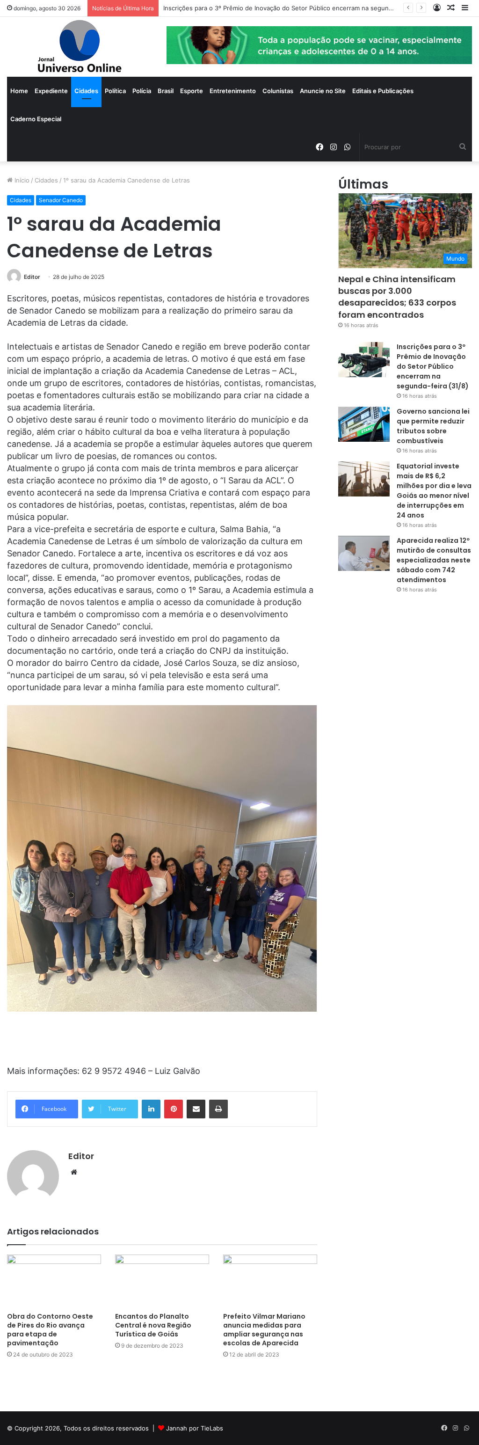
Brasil (166, 91)
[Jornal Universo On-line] (79, 46)
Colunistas (277, 91)
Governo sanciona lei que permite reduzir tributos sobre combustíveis (433, 426)
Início (21, 180)
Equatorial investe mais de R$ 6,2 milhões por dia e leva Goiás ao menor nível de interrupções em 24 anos (434, 490)
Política (115, 91)
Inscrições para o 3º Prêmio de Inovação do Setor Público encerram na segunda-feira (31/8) (433, 366)
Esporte (191, 91)
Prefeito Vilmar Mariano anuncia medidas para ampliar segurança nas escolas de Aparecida (264, 1330)
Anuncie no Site (323, 91)
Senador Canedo (61, 200)
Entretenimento (233, 91)
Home (19, 91)
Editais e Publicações (383, 91)
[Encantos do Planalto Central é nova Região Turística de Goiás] (162, 1281)
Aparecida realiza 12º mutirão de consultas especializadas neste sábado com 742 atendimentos (434, 560)
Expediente (51, 91)
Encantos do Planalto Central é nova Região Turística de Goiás (153, 1325)
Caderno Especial (35, 119)
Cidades (86, 91)
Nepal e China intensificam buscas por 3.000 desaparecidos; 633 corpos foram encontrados (397, 297)
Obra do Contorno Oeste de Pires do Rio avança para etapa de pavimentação (50, 1330)
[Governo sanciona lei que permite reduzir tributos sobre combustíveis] (364, 424)
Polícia (141, 91)
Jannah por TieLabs (194, 1428)
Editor (32, 276)
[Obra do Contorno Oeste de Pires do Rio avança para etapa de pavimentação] (54, 1281)
